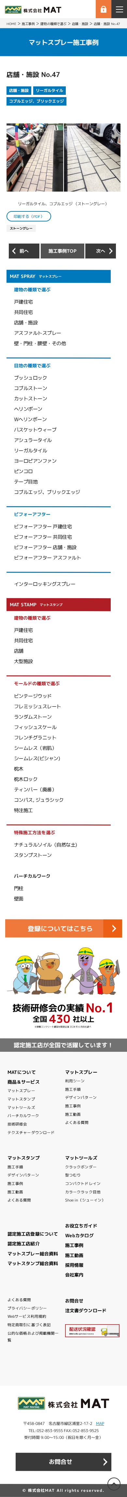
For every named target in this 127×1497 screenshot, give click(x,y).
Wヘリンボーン (30, 419)
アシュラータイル (33, 440)
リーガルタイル (49, 90)
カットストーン (30, 398)
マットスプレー (21, 1090)
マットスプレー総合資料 (32, 1253)
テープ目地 (26, 481)
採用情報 (74, 1265)
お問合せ (74, 1301)
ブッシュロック (30, 377)
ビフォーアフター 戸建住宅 (43, 526)
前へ (24, 251)
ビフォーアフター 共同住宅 (43, 537)
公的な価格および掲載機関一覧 (33, 1337)
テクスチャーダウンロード (31, 1132)
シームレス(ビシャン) (37, 758)
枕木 (18, 768)
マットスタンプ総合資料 (32, 1263)
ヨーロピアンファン (35, 461)
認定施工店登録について (32, 1234)
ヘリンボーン (28, 409)
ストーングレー (21, 228)
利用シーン (75, 1081)
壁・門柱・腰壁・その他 (40, 343)
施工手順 (73, 1089)
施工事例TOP (63, 251)
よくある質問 (77, 1122)
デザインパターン (81, 1097)
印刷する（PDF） (29, 216)
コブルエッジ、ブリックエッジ (36, 101)
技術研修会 (17, 1124)
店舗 (18, 651)
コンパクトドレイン (83, 1183)
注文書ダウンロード (85, 1310)
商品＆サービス (23, 1082)
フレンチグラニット (35, 737)
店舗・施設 (19, 90)
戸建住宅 (23, 301)
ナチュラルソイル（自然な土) (45, 844)
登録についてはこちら (60, 928)
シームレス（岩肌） (35, 747)
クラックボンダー (81, 1166)
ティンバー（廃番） (35, 789)
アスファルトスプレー (37, 333)
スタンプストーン (33, 855)
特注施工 (23, 810)
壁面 (18, 898)
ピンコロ (23, 471)
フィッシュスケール (35, 726)
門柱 (18, 888)
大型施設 (23, 661)
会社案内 (74, 1275)
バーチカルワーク (23, 1115)
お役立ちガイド (81, 1226)
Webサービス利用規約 (26, 1316)
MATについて (21, 1072)
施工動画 (73, 1114)
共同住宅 (23, 312)
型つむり (73, 1175)
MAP (100, 1423)
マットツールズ (21, 1107)
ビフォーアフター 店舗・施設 (45, 547)
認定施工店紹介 (23, 1243)
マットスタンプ (21, 1099)
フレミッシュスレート (37, 706)
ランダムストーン (33, 716)
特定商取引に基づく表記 (29, 1324)
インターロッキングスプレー (45, 584)
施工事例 (73, 1106)
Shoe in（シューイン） (85, 1200)
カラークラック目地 (83, 1192)
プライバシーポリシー (27, 1308)
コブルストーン (30, 388)
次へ (100, 251)
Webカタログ (79, 1235)
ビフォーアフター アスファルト (47, 557)
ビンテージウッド (33, 695)
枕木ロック (26, 778)
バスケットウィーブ (35, 429)
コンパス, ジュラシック (39, 799)
